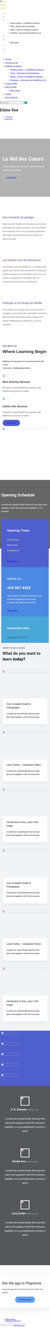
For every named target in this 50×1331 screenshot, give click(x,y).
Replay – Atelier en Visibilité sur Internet (26, 76)
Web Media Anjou (19, 1325)
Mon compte (15, 90)
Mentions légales (10, 1319)
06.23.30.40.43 (11, 97)
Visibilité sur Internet (13, 66)
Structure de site (11, 63)
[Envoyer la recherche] (25, 102)
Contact (8, 94)
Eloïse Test (9, 119)
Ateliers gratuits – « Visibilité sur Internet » (27, 70)
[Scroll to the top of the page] (0, 1329)
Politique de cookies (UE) (13, 1321)
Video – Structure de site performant (24, 73)
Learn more (11, 177)
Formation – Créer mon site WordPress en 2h (28, 80)
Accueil (8, 59)
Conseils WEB (11, 83)
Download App (25, 1299)
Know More (12, 561)
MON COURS (11, 87)
